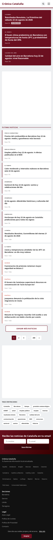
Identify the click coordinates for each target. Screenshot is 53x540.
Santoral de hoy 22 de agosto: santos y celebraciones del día (21, 186)
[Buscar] (43, 3)
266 (34, 338)
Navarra (44, 479)
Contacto (5, 526)
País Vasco (5, 485)
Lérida (4, 502)
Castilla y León (30, 473)
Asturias (28, 467)
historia (35, 423)
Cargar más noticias (26, 329)
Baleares (36, 467)
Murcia (37, 479)
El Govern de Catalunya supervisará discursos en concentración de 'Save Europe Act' (25, 283)
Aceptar (26, 536)
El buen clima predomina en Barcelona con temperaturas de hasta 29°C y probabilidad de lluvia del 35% (26, 37)
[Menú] (49, 4)
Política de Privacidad (9, 523)
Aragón (20, 467)
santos (15, 423)
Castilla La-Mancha (17, 473)
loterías (45, 411)
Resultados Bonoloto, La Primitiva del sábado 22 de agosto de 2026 (23, 18)
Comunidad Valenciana (19, 485)
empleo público (24, 411)
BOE (30, 419)
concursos (39, 419)
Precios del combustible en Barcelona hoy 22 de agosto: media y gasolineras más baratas (25, 137)
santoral (6, 423)
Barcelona (17, 406)
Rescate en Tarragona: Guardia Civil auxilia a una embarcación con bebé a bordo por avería (26, 316)
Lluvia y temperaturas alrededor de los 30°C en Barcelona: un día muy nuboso (25, 251)
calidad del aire (34, 415)
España (4, 467)
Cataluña (7, 406)
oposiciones (22, 419)
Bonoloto (22, 415)
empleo (36, 411)
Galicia (15, 479)
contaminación (9, 419)
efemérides (25, 423)
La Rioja (22, 479)
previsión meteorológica (41, 406)
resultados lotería (9, 415)
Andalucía (12, 467)
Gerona (4, 499)
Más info (42, 531)
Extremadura (6, 479)
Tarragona (5, 506)
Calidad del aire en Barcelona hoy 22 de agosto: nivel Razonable (24, 57)
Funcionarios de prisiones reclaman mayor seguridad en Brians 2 (23, 267)
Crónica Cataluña (13, 3)
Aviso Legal (6, 515)
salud (14, 411)
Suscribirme (26, 447)
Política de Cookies (9, 519)
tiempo (26, 406)
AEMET (6, 411)
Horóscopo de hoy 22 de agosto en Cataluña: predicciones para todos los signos (24, 218)
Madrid (30, 479)
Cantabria (5, 473)
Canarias (44, 467)
